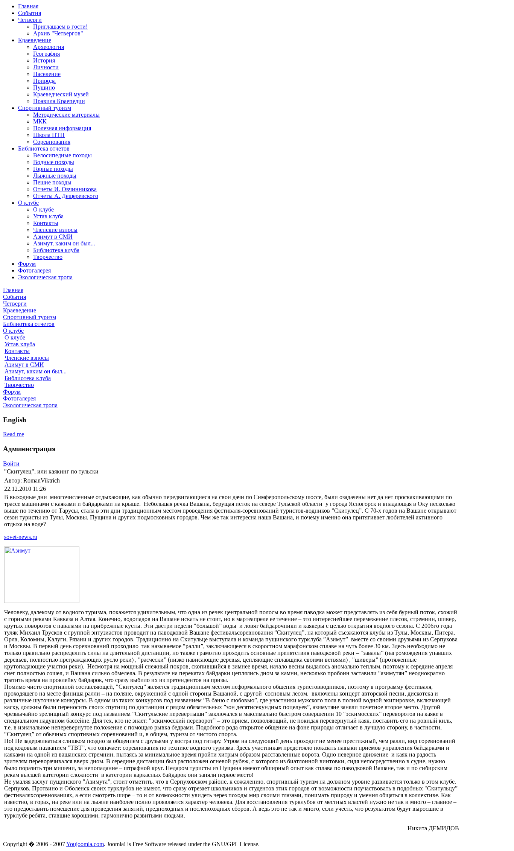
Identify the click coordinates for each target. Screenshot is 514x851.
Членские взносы (55, 230)
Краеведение (34, 40)
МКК (40, 121)
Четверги (30, 20)
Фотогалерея (34, 270)
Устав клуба (48, 216)
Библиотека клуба (56, 250)
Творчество (47, 257)
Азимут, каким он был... (64, 243)
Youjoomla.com (85, 844)
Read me (13, 434)
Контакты (45, 223)
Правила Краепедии (59, 101)
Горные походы (53, 169)
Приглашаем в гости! (60, 26)
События (29, 13)
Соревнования (51, 142)
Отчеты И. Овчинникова (65, 189)
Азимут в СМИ (53, 236)
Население (47, 74)
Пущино (44, 87)
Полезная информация (62, 128)
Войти (11, 463)
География (46, 53)
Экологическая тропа (45, 277)
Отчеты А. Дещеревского (65, 196)
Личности (46, 67)
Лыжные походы (54, 175)
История (44, 60)
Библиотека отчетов (44, 148)
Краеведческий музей (61, 94)
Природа (44, 81)
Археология (48, 47)
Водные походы (53, 162)
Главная (28, 6)
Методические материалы (66, 114)
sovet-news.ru (20, 537)
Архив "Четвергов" (58, 33)
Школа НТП (49, 135)
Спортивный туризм (44, 108)
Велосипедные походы (62, 155)
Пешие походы (52, 182)
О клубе (28, 202)
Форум (27, 263)
